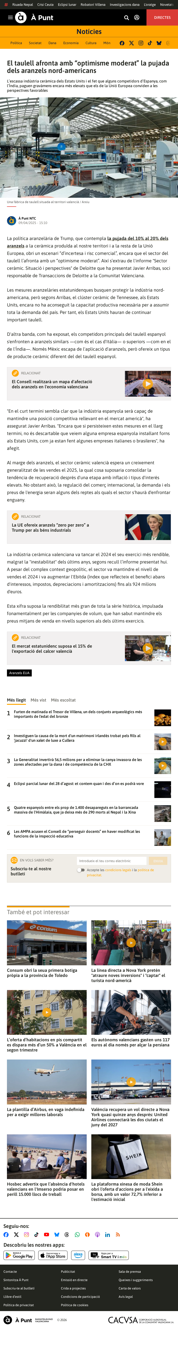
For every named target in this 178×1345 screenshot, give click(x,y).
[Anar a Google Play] (19, 1255)
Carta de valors (130, 1288)
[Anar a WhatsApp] (78, 1234)
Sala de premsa (130, 1271)
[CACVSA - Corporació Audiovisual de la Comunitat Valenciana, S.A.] (141, 1320)
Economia (71, 43)
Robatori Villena (93, 5)
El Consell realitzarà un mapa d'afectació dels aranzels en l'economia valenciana (52, 384)
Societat (35, 43)
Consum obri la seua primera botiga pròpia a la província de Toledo (42, 973)
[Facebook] (122, 43)
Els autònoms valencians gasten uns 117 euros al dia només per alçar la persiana (130, 1042)
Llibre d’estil (12, 1297)
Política (16, 43)
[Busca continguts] (126, 18)
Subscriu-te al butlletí (19, 1288)
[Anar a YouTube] (47, 1234)
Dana (52, 43)
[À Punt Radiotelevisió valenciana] (28, 1320)
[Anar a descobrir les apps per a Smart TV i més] (109, 1255)
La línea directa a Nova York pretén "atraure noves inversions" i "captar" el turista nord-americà (128, 975)
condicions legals (118, 870)
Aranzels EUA (19, 673)
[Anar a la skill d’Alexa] (78, 1255)
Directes (162, 17)
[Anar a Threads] (68, 1234)
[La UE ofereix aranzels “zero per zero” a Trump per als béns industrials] (148, 527)
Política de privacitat (18, 1305)
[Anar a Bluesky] (57, 1234)
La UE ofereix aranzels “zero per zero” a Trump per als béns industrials (50, 527)
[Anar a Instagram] (27, 1234)
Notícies (89, 31)
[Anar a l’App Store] (53, 1255)
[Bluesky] (159, 43)
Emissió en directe (74, 1280)
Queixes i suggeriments (136, 1280)
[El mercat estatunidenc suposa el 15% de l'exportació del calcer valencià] (148, 648)
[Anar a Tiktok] (37, 1234)
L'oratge (150, 5)
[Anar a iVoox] (88, 1234)
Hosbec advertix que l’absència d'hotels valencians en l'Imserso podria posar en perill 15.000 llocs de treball (46, 1189)
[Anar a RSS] (119, 1234)
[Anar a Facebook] (6, 1234)
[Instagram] (141, 43)
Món (106, 43)
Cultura (91, 43)
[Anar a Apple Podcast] (98, 1234)
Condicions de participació (80, 1297)
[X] (131, 43)
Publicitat (68, 1271)
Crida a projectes (73, 1288)
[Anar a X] (17, 1234)
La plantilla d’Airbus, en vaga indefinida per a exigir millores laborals (45, 1112)
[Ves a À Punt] (34, 17)
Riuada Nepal (22, 5)
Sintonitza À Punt (16, 1280)
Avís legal (126, 1297)
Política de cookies (74, 1305)
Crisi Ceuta (45, 5)
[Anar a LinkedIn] (108, 1234)
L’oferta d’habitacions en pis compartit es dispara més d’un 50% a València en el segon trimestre (47, 1044)
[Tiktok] (150, 43)
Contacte (10, 1271)
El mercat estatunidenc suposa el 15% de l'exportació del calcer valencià (52, 648)
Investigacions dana (125, 5)
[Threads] (168, 43)
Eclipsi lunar (67, 5)
